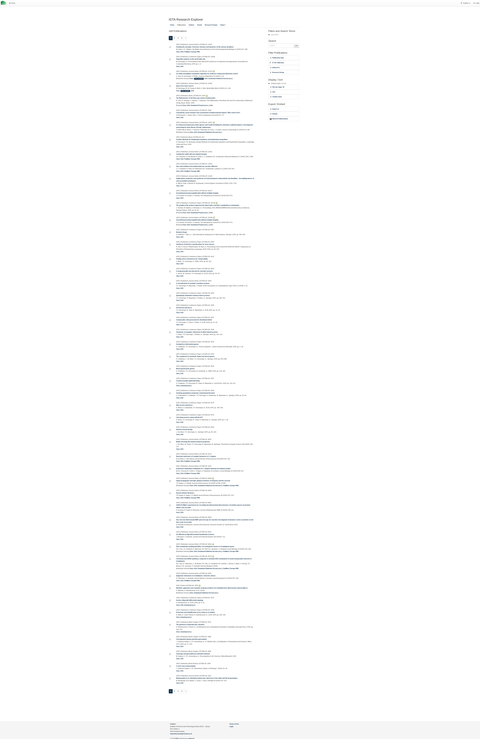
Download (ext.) (186, 386)
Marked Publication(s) (279, 119)
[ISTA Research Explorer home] (3, 3)
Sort (273, 92)
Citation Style (277, 97)
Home (13, 3)
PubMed (187, 52)
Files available (199, 78)
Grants (199, 25)
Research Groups (211, 25)
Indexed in (276, 67)
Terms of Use (234, 724)
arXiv (211, 105)
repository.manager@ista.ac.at (181, 734)
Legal (231, 726)
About (222, 25)
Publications (181, 25)
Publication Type (278, 58)
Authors (191, 25)
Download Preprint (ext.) (199, 105)
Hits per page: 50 (278, 87)
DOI (182, 52)
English (466, 3)
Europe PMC (195, 52)
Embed (274, 114)
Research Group (278, 72)
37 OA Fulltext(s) (278, 63)
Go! (296, 45)
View (178, 52)
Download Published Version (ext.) (220, 78)
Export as (275, 109)
